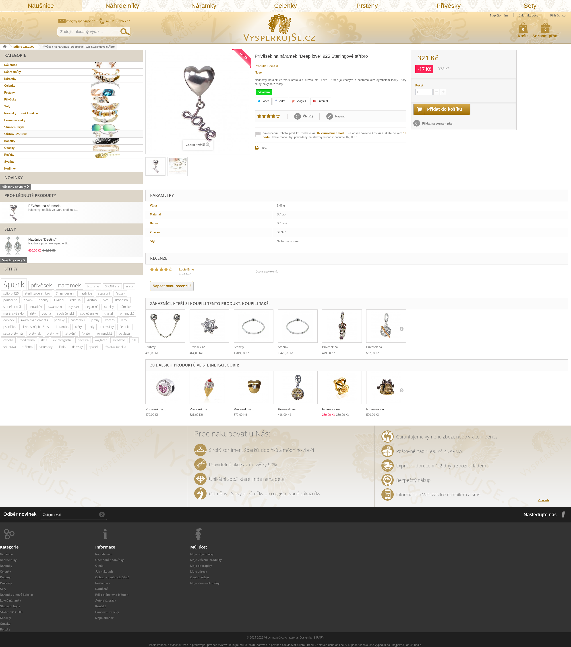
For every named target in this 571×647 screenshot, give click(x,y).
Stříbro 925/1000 (23, 46)
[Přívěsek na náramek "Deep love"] (155, 166)
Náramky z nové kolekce (21, 113)
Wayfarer (101, 340)
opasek (94, 347)
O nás (99, 565)
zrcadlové (119, 340)
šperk (14, 284)
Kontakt (100, 606)
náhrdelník (77, 320)
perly (91, 327)
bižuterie (93, 286)
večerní (110, 320)
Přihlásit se (558, 15)
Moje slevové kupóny (204, 583)
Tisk (264, 148)
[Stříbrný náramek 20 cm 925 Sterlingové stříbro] (253, 326)
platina (46, 313)
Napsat (339, 116)
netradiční (35, 307)
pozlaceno (10, 300)
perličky (59, 320)
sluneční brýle (13, 307)
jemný (95, 320)
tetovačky (107, 327)
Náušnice (41, 5)
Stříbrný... (151, 347)
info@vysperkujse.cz (80, 21)
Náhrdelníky (122, 5)
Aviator (86, 333)
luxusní (59, 300)
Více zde (543, 500)
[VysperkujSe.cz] (279, 27)
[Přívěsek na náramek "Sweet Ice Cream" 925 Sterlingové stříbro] (209, 387)
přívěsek (41, 285)
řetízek (120, 293)
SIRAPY (318, 637)
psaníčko (9, 327)
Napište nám (499, 15)
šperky (43, 300)
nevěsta (83, 340)
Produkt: (261, 66)
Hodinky (10, 168)
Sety (530, 5)
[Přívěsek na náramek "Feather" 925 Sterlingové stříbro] (342, 326)
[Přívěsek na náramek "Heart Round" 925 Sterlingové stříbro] (342, 387)
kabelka (75, 300)
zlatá (44, 340)
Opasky (9, 147)
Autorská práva (105, 600)
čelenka (125, 327)
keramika (62, 327)
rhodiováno (27, 340)
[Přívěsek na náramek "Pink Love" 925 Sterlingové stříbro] (165, 387)
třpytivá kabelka (115, 347)
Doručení (101, 589)
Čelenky (285, 5)
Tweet (264, 101)
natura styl (46, 347)
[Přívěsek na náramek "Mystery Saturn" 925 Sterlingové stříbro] (386, 326)
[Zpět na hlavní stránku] (4, 47)
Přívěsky (449, 5)
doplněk (8, 320)
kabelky (108, 307)
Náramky (203, 5)
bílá (134, 340)
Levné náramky (14, 120)
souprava (9, 347)
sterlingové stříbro (37, 293)
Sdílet (281, 101)
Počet (419, 85)
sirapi (129, 286)
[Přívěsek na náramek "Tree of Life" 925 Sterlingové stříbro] (298, 387)
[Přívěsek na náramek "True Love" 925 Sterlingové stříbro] (253, 387)
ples (106, 300)
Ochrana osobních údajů (112, 577)
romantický (126, 313)
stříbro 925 (11, 293)
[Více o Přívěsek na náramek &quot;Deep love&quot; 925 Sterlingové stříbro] (13, 212)
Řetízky (9, 154)
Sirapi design (65, 293)
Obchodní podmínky (109, 560)
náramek (69, 285)
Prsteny (367, 5)
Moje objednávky (202, 554)
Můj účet (198, 547)
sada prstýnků (13, 333)
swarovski (55, 307)
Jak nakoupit (104, 571)
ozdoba (8, 340)
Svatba (9, 161)
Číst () (307, 116)
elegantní (91, 307)
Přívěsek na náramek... (45, 206)
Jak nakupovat (529, 15)
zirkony (28, 300)
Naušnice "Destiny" (42, 239)
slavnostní (121, 300)
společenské (89, 313)
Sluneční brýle (14, 127)
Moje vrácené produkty (206, 560)
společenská (65, 313)
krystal (108, 313)
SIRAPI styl (112, 286)
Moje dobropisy (201, 565)
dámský (77, 347)
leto (124, 320)
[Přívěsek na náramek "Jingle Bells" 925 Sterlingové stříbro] (386, 387)
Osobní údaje (199, 577)
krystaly (92, 300)
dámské (125, 307)
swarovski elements (34, 320)
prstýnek (35, 333)
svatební (104, 293)
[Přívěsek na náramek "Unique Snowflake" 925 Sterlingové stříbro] (209, 326)
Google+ (300, 101)
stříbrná (27, 347)
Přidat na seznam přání (437, 123)
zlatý (33, 313)
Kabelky (9, 141)
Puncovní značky (107, 612)
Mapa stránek (104, 618)
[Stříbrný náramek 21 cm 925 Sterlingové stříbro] (298, 326)
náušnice (86, 293)
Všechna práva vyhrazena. (281, 637)
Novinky (13, 177)
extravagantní (62, 340)
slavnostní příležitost (36, 327)
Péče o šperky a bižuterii (112, 594)
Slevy (10, 229)
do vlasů (124, 333)
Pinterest (322, 101)
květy (78, 327)
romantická (104, 333)
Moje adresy (198, 571)
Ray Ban (73, 307)
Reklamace (102, 583)
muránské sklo (13, 313)
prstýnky (52, 333)
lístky (62, 347)
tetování (70, 333)
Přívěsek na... (199, 347)
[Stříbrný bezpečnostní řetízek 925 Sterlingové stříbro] (165, 326)
